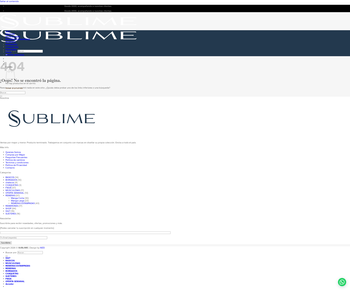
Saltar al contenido (9, 1)
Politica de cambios (15, 160)
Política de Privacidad (16, 165)
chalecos (9, 182)
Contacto (10, 167)
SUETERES (10, 49)
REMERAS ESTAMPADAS (17, 39)
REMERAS (10, 42)
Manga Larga (17, 200)
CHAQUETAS (11, 47)
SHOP (8, 208)
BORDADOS (11, 44)
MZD (42, 247)
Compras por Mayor (15, 154)
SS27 (7, 31)
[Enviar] (1, 96)
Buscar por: (11, 252)
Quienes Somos (13, 152)
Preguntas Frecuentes (16, 157)
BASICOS (10, 34)
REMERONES (11, 206)
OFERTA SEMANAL (15, 55)
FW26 (8, 52)
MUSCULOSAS (12, 36)
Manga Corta (17, 198)
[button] (342, 282)
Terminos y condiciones (17, 162)
